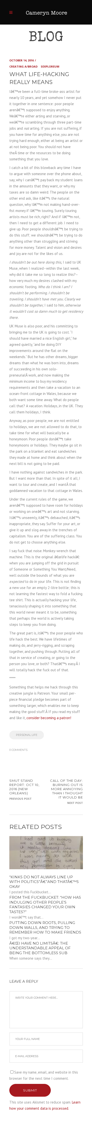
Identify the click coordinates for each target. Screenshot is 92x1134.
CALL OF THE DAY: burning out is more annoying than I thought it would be (66, 789)
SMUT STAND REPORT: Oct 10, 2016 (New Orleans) (24, 787)
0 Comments (18, 750)
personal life (26, 735)
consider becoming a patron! (48, 717)
